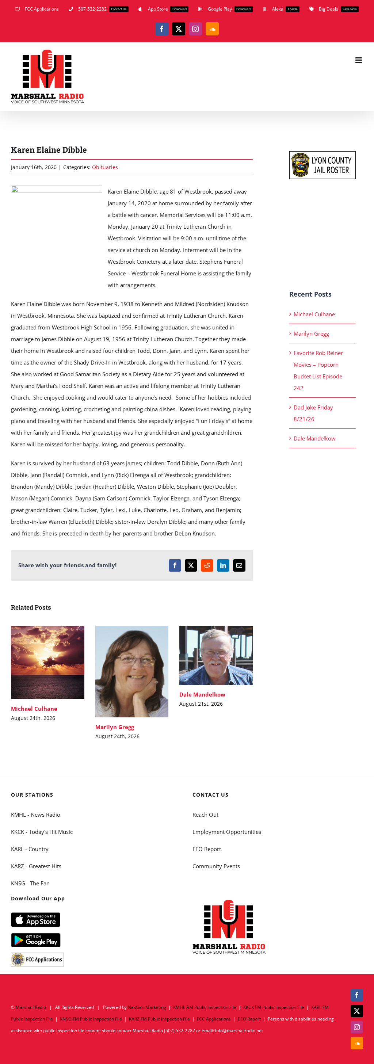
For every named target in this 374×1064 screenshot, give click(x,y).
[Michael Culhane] (47, 662)
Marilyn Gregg (121, 671)
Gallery (58, 662)
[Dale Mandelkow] (216, 655)
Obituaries (105, 167)
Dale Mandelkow (205, 655)
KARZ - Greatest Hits (36, 866)
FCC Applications (214, 1019)
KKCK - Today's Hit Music (42, 831)
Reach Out (205, 814)
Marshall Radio (31, 1007)
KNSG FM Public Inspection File (91, 1019)
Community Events (216, 866)
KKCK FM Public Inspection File (273, 1007)
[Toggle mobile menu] (359, 60)
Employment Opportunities (226, 831)
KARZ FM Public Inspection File (159, 1019)
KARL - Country (30, 849)
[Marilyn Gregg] (132, 671)
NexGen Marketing (147, 1007)
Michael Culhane (37, 662)
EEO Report (206, 849)
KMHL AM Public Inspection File (204, 1007)
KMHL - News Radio (35, 814)
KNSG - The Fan (30, 883)
